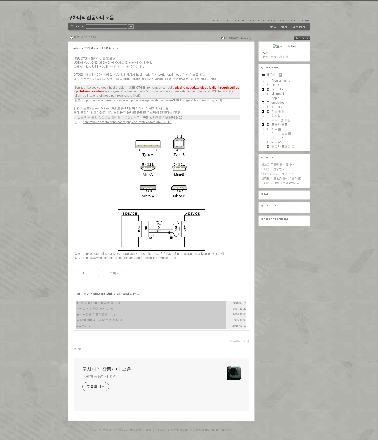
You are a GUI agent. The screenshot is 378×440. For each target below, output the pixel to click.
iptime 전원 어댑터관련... (93, 314)
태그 (93, 429)
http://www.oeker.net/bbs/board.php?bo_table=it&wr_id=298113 (127, 122)
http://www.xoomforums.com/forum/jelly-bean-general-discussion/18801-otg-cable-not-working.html (152, 100)
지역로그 (118, 429)
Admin (293, 20)
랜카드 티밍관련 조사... (92, 308)
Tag (225, 20)
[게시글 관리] (95, 273)
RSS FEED (306, 38)
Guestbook (277, 20)
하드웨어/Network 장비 (240, 38)
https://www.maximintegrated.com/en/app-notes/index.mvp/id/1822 (129, 258)
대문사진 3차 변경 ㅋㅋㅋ (277, 173)
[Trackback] (75, 348)
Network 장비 (102, 294)
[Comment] (79, 348)
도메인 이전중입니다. (274, 169)
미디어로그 (104, 429)
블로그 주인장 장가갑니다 (277, 164)
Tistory (226, 429)
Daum (194, 429)
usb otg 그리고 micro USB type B (95, 48)
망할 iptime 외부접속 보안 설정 (97, 320)
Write (305, 20)
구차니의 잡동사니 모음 (91, 17)
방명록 (129, 429)
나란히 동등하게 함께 (99, 376)
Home (216, 20)
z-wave (81, 325)
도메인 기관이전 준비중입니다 (280, 182)
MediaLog (239, 20)
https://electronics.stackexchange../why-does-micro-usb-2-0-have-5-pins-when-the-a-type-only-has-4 (153, 254)
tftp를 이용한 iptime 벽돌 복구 (96, 303)
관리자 (139, 429)
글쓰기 (150, 429)
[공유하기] (89, 273)
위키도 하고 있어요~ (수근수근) (281, 178)
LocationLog (258, 20)
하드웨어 (83, 294)
